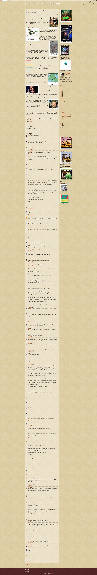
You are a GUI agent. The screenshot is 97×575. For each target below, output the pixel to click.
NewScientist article (28, 116)
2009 (61, 125)
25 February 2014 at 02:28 (30, 256)
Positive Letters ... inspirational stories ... (43, 3)
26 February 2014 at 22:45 (30, 437)
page (30, 121)
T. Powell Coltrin (30, 307)
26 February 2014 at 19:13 (30, 420)
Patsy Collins (29, 338)
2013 (61, 121)
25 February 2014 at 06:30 (30, 265)
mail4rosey (29, 210)
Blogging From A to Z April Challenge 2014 (35, 249)
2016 (61, 97)
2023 (61, 90)
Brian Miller (29, 544)
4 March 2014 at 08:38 (30, 542)
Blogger (52, 573)
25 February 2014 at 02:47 (30, 261)
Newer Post (27, 564)
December (63, 100)
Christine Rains (29, 473)
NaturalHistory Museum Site (30, 118)
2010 (61, 124)
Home (42, 564)
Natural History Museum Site (32, 93)
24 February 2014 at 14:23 (30, 153)
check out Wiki (31, 40)
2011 (61, 123)
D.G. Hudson (29, 222)
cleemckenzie (29, 323)
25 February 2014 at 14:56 (30, 321)
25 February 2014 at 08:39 (30, 305)
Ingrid (28, 407)
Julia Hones (29, 241)
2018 (61, 95)
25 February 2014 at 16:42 (30, 326)
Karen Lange (29, 358)
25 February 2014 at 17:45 (30, 336)
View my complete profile (63, 83)
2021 (61, 92)
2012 (61, 122)
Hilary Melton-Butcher (30, 267)
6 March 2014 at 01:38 (30, 546)
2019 (61, 94)
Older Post (57, 564)
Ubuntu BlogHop (63, 113)
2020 (61, 93)
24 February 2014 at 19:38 (30, 208)
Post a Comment (29, 561)
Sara (28, 427)
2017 (61, 96)
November (63, 101)
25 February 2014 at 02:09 (30, 250)
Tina (28, 245)
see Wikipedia (53, 28)
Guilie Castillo (29, 487)
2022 (61, 91)
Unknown (29, 263)
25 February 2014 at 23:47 (30, 351)
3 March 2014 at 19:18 (30, 521)
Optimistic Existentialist (30, 134)
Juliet (28, 523)
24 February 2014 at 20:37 (30, 214)
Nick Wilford (29, 343)
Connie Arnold (29, 469)
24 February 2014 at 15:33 (30, 171)
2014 (61, 99)
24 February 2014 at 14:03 (30, 149)
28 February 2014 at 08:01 (30, 485)
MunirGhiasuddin (30, 235)
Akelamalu (29, 328)
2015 (61, 98)
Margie (28, 353)
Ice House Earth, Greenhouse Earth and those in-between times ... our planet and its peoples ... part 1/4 (41, 123)
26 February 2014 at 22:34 (30, 425)
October (63, 102)
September (63, 103)
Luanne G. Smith (30, 151)
